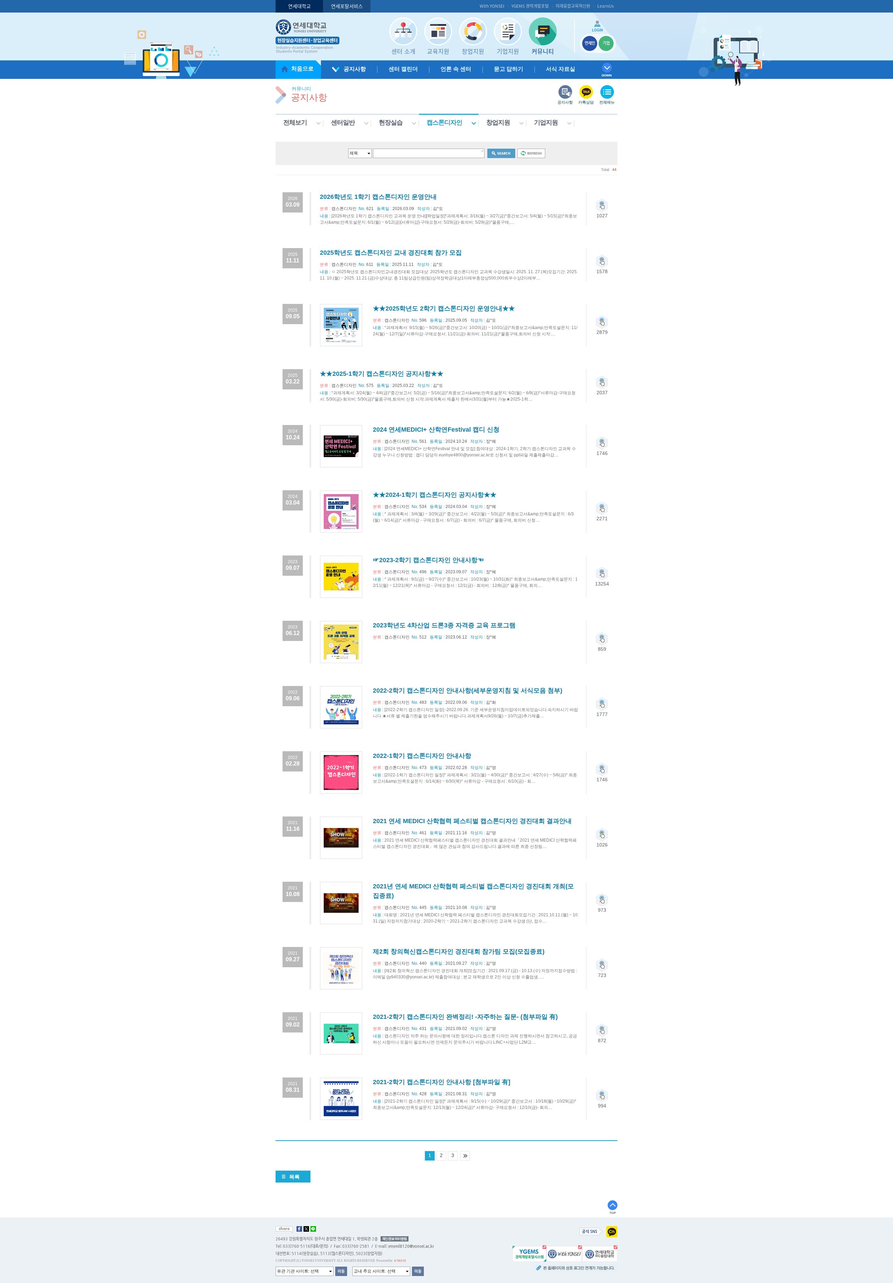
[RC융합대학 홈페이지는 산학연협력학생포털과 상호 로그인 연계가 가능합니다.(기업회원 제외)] (599, 1253)
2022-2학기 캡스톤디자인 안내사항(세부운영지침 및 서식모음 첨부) (467, 690)
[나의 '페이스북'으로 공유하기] (299, 1229)
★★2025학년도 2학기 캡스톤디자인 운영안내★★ (444, 308)
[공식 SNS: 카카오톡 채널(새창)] (611, 1231)
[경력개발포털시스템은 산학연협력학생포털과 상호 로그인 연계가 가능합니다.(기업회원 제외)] (529, 1253)
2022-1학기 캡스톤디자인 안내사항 (422, 755)
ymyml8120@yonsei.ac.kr (411, 1246)
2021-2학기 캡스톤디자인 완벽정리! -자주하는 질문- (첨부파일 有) (465, 1016)
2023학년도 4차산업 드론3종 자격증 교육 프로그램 (444, 625)
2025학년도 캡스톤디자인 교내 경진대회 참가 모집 (391, 252)
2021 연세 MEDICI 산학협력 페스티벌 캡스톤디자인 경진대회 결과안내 (472, 821)
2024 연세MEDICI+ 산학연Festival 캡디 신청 (436, 429)
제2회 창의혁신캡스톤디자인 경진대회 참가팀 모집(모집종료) (459, 951)
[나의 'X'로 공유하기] (306, 1229)
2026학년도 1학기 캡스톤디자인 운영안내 (378, 196)
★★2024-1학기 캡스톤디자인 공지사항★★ (434, 494)
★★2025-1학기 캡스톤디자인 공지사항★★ (381, 373)
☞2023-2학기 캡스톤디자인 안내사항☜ (428, 560)
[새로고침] (531, 153)
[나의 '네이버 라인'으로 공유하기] (313, 1229)
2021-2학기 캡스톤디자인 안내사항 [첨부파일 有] (441, 1082)
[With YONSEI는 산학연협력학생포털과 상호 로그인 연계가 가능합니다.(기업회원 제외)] (564, 1253)
